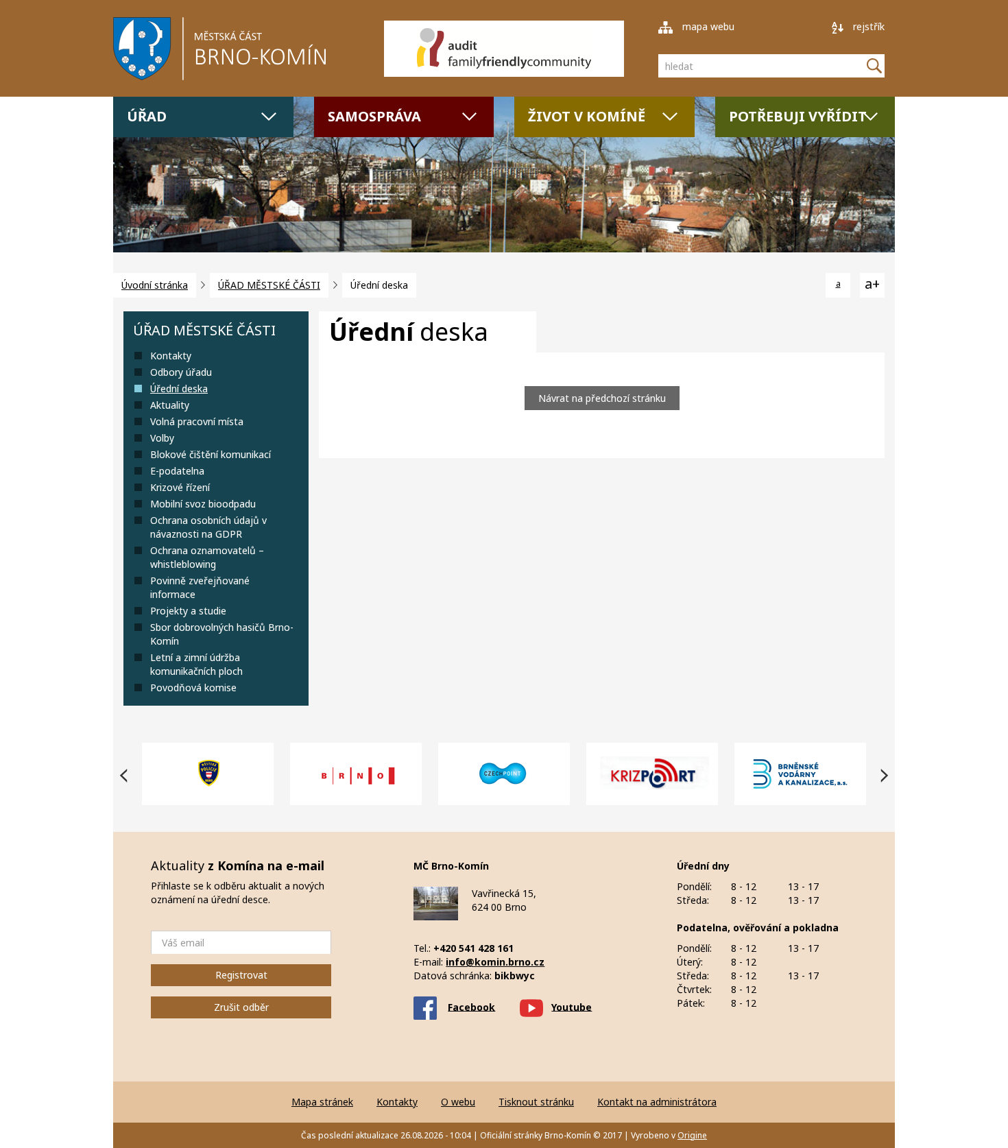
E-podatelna (177, 470)
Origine (692, 1135)
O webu (458, 1101)
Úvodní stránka (154, 284)
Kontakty (170, 355)
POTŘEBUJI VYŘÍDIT (798, 116)
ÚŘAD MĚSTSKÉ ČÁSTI (269, 284)
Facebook (471, 1006)
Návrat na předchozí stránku (602, 398)
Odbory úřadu (181, 372)
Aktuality (169, 404)
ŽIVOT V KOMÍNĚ (586, 116)
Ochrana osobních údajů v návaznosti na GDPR (208, 527)
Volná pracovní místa (196, 421)
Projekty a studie (188, 610)
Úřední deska (179, 388)
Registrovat (241, 974)
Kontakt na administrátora (657, 1101)
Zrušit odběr (241, 1007)
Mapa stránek (322, 1101)
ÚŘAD (147, 116)
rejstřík (867, 26)
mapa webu (707, 26)
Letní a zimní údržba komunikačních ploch (196, 664)
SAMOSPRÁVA (374, 116)
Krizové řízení (180, 487)
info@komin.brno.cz (495, 961)
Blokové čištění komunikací (210, 454)
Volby (162, 437)
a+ (872, 283)
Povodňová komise (193, 687)
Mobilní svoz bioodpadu (203, 503)
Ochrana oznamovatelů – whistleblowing (207, 557)
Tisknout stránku (536, 1101)
